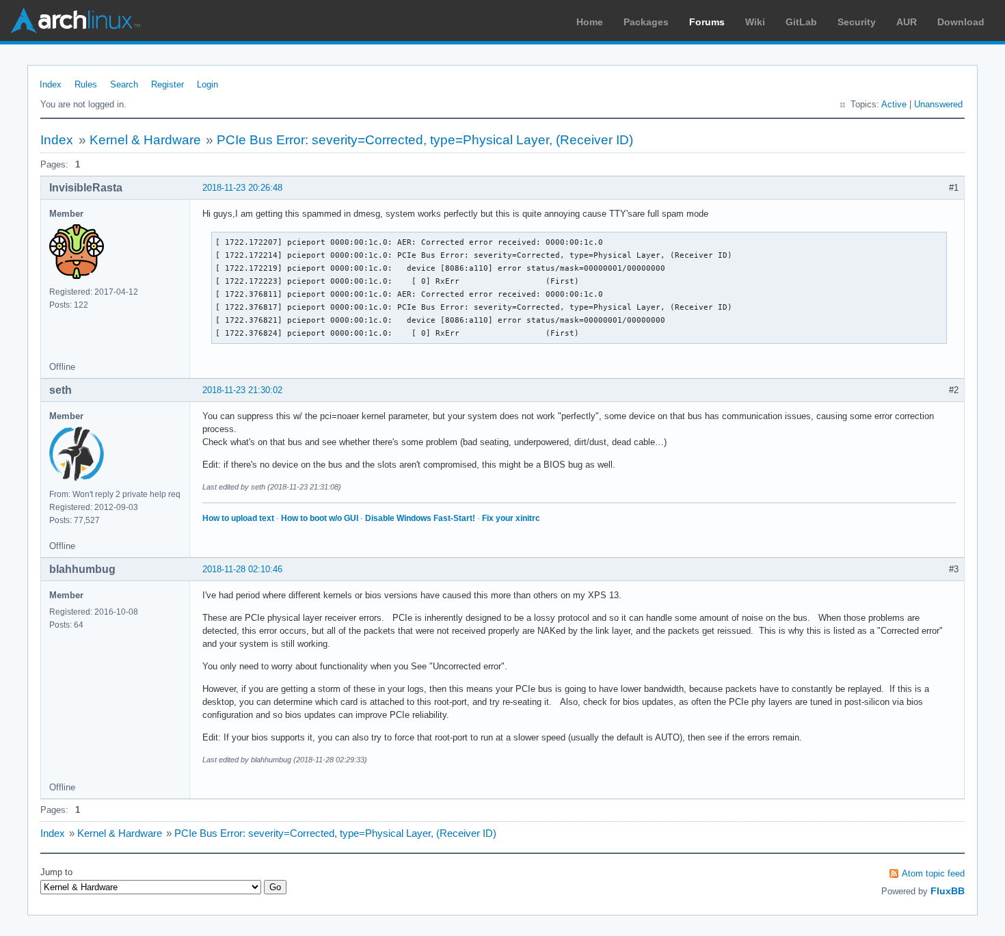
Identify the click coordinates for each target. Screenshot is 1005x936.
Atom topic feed (933, 873)
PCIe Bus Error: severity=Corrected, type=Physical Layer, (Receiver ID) (425, 140)
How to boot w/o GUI (319, 518)
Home (589, 21)
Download (960, 21)
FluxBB (947, 890)
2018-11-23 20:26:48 (242, 188)
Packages (646, 21)
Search (124, 84)
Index (51, 84)
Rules (86, 84)
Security (857, 21)
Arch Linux (75, 20)
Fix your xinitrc (511, 518)
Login (207, 84)
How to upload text (238, 518)
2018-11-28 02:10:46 (242, 569)
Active (894, 104)
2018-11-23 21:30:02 (242, 390)
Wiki (755, 21)
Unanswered (938, 104)
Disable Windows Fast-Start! (420, 518)
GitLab (801, 21)
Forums (707, 21)
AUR (906, 21)
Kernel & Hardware (145, 140)
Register (167, 84)
